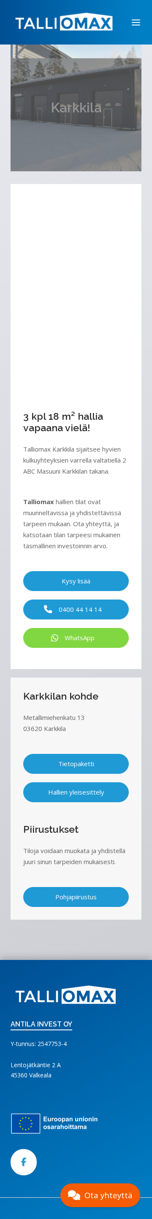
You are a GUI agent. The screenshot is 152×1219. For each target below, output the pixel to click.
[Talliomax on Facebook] (24, 1162)
